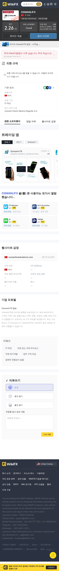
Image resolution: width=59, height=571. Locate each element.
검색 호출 (22, 479)
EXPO (15, 484)
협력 (49, 484)
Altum (34, 544)
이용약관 (41, 473)
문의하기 (17, 473)
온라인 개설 (16, 36)
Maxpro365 (31, 549)
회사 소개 (6, 473)
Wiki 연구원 (26, 484)
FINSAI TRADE (9, 544)
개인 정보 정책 (8, 479)
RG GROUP (46, 544)
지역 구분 (6, 490)
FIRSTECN (24, 544)
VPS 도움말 (39, 484)
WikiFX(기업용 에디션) (38, 479)
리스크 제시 (29, 473)
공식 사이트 (43, 36)
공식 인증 (6, 484)
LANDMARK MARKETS (13, 549)
